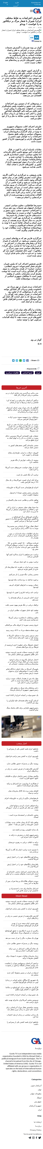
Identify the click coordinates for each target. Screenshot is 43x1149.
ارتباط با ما (37, 1122)
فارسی (17, 3)
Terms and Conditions (32, 1134)
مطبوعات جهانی (35, 1094)
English (5, 3)
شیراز (38, 373)
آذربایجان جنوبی (36, 1086)
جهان (39, 1090)
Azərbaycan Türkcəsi (36, 3)
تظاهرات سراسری (12, 373)
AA (37, 37)
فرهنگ (39, 1098)
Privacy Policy (35, 1130)
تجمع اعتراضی (27, 373)
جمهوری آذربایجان (35, 1106)
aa (31, 37)
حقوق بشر (37, 1102)
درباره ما (38, 1126)
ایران (39, 1110)
